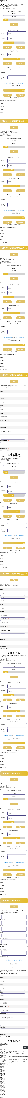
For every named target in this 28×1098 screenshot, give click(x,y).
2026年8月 (2, 1067)
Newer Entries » (4, 3)
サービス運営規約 (19, 83)
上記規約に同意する (15, 85)
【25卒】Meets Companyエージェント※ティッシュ (12, 131)
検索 (1, 1045)
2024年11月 (3, 1082)
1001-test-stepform (4, 783)
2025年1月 (2, 1081)
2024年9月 (2, 1085)
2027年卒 (10, 630)
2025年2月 (2, 1079)
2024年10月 (3, 1083)
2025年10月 (3, 1074)
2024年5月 (2, 1090)
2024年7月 (2, 1087)
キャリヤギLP (3, 258)
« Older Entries (3, 1)
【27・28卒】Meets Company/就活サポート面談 (11, 4)
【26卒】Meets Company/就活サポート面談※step (12, 457)
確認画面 (20, 95)
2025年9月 (2, 1075)
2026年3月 (2, 1071)
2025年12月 (3, 1073)
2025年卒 (4, 431)
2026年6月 (2, 1070)
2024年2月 (2, 1093)
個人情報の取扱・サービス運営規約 (14, 960)
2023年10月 (3, 1094)
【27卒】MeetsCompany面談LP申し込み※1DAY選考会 (13, 1062)
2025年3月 (2, 1078)
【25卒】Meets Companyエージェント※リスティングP (13, 385)
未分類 (1, 1097)
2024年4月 (2, 1091)
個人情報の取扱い (8, 83)
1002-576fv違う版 (4, 584)
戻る (7, 47)
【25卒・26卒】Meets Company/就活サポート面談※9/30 (13, 911)
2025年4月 (2, 1077)
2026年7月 (2, 1069)
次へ (14, 24)
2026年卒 (10, 431)
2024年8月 (2, 1086)
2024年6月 (2, 1089)
